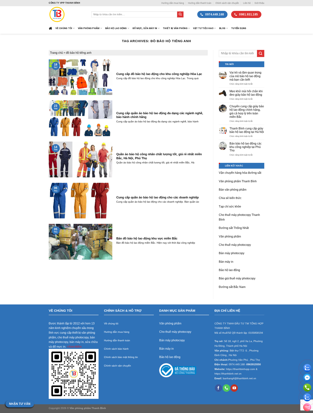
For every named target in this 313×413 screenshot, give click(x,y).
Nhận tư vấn (20, 403)
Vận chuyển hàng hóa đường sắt (240, 172)
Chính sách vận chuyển (227, 3)
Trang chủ (56, 52)
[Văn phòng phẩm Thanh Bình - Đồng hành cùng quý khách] (67, 14)
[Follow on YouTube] (234, 388)
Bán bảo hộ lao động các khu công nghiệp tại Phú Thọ (245, 147)
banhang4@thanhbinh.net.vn (239, 378)
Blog (222, 28)
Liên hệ (247, 3)
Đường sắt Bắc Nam (232, 286)
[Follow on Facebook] (218, 388)
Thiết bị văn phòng (175, 28)
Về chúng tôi (63, 28)
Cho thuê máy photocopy (235, 244)
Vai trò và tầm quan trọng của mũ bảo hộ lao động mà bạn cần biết (245, 76)
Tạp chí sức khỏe (230, 206)
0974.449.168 (237, 364)
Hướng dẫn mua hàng (172, 3)
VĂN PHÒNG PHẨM (89, 28)
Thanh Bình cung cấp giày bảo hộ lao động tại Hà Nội (246, 130)
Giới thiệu (259, 3)
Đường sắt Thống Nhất (234, 227)
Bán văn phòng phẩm (232, 189)
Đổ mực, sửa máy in (144, 28)
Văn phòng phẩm (230, 236)
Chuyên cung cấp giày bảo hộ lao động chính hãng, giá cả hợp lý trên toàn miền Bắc (246, 111)
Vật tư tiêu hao (203, 28)
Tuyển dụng (238, 28)
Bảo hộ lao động (229, 270)
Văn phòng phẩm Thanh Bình (238, 181)
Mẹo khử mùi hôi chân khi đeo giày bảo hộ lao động (246, 93)
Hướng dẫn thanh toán (199, 3)
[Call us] (226, 388)
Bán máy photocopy (231, 253)
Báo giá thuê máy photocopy (237, 278)
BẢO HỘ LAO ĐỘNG (116, 28)
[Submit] (180, 14)
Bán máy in (226, 261)
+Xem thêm (74, 346)
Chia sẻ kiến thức (230, 198)
